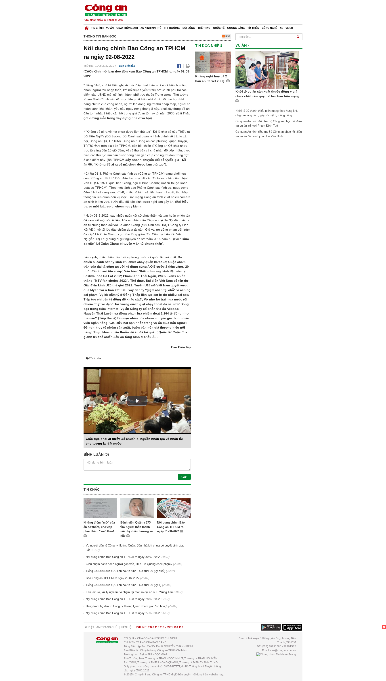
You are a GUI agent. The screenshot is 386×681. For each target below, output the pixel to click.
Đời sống (189, 28)
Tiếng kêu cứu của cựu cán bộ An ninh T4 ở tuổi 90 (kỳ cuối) (125, 571)
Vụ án (110, 28)
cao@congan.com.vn (283, 650)
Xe (281, 28)
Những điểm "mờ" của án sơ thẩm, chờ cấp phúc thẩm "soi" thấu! (99, 527)
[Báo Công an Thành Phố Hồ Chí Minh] (87, 27)
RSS (227, 36)
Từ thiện (253, 28)
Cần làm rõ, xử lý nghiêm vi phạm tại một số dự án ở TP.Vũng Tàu (129, 592)
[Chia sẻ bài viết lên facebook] (179, 65)
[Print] (188, 65)
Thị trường (172, 28)
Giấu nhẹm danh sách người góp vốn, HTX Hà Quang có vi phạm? (129, 564)
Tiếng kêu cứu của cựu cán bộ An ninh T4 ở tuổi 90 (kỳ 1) (123, 585)
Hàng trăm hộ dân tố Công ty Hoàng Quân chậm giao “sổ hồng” (126, 606)
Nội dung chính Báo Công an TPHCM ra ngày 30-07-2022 (123, 557)
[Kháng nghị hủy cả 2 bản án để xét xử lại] (213, 62)
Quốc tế (218, 28)
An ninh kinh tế (151, 28)
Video (289, 28)
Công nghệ (269, 28)
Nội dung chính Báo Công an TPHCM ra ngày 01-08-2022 (171, 527)
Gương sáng (236, 28)
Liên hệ (126, 627)
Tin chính (97, 28)
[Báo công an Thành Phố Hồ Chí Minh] (106, 10)
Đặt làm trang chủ (102, 627)
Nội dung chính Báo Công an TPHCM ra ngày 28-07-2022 (123, 599)
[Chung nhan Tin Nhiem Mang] (276, 654)
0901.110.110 (175, 627)
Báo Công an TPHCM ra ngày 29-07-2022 (112, 578)
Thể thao (204, 28)
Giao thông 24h (127, 28)
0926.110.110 (156, 627)
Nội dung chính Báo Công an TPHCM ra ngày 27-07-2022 (123, 613)
